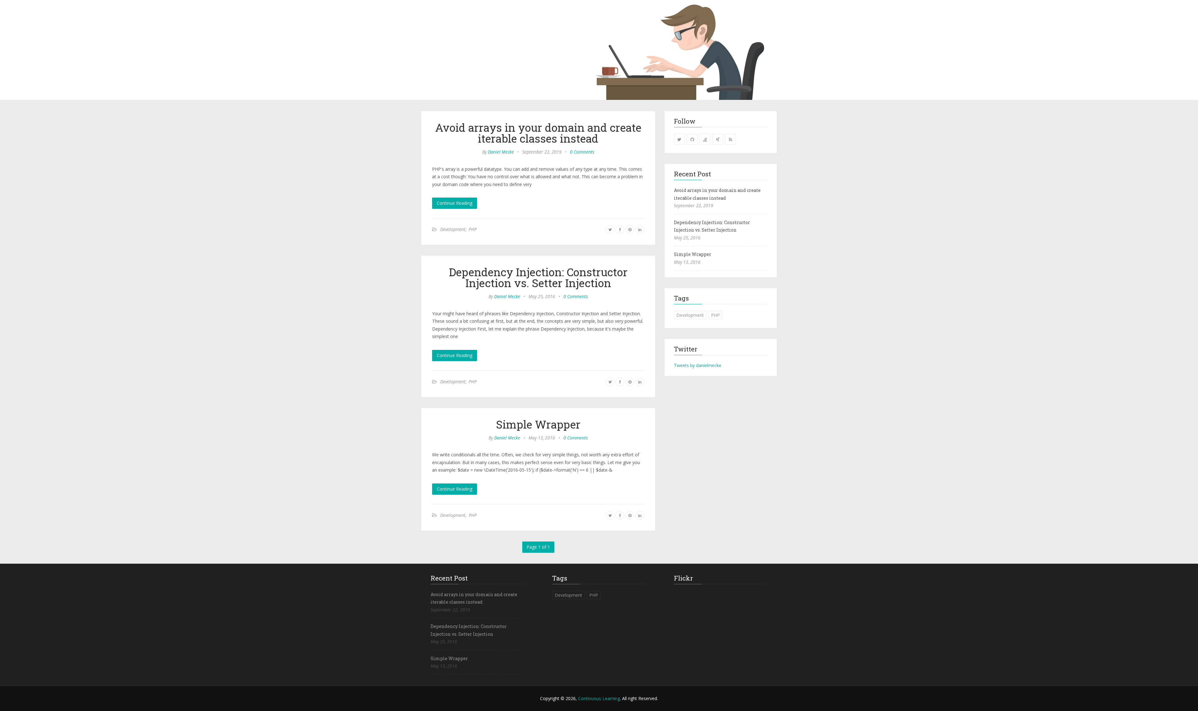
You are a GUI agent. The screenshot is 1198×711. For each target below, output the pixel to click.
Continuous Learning (599, 698)
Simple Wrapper (538, 424)
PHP (473, 229)
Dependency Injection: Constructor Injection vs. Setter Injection (538, 277)
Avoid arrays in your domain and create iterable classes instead (538, 132)
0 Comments (582, 152)
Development (452, 229)
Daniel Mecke (501, 152)
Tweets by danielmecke (697, 365)
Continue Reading (454, 203)
